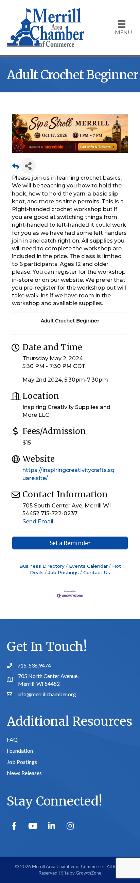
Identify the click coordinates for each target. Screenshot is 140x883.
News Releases (24, 773)
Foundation (20, 750)
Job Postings (63, 572)
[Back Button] (15, 167)
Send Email (37, 521)
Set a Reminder (70, 543)
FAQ (12, 739)
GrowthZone (88, 873)
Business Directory (42, 566)
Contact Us (96, 572)
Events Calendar (88, 566)
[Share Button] (28, 165)
